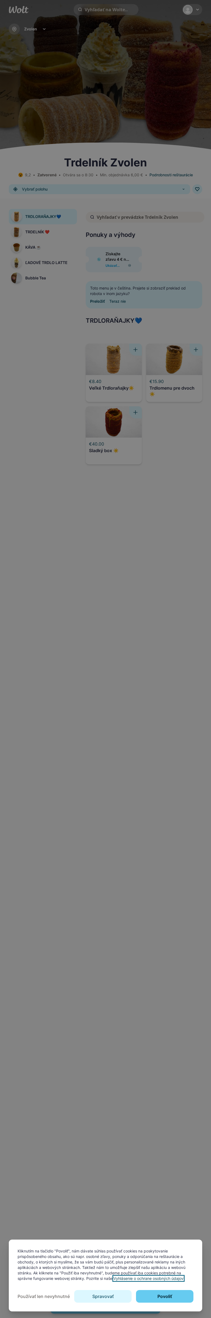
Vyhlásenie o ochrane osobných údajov (148, 1278)
